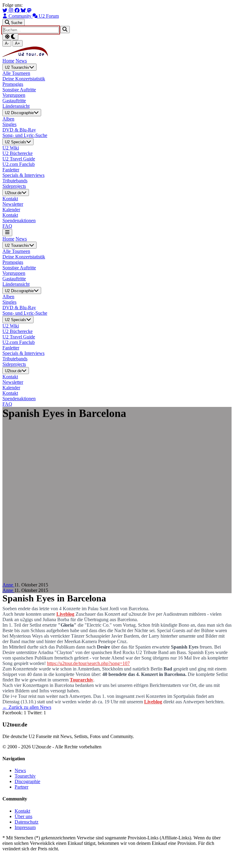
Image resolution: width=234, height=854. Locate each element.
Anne (8, 584)
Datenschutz (26, 821)
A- (7, 43)
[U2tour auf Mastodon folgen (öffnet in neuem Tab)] (29, 10)
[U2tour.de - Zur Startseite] (25, 55)
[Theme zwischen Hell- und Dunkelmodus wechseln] (10, 36)
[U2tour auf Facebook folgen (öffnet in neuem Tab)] (18, 10)
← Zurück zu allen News (26, 707)
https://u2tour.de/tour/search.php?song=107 (88, 663)
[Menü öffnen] (7, 232)
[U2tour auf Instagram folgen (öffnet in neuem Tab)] (12, 10)
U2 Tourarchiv (17, 67)
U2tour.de (13, 193)
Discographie (27, 781)
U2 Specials (15, 142)
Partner (21, 786)
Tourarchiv (81, 679)
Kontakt (22, 811)
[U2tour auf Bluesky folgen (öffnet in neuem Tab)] (24, 10)
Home (8, 60)
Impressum (25, 827)
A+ (17, 43)
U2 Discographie (19, 113)
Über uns (23, 816)
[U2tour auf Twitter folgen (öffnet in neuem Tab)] (5, 10)
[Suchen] (65, 29)
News (21, 60)
